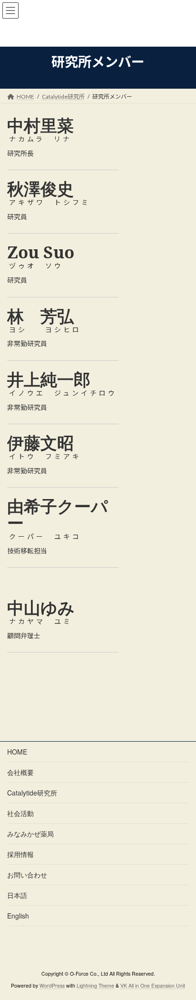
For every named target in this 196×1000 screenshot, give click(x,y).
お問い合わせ (27, 874)
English (18, 915)
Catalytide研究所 (32, 792)
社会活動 (20, 813)
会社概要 (20, 772)
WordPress (52, 985)
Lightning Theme (95, 985)
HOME (17, 751)
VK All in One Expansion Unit (152, 985)
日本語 (17, 895)
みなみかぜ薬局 (30, 833)
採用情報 (20, 854)
